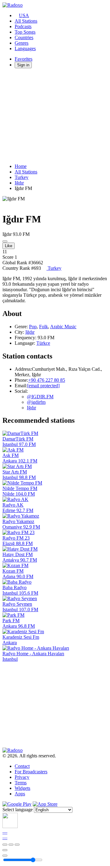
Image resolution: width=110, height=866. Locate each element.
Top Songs (25, 32)
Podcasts (23, 26)
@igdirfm (36, 402)
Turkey (21, 177)
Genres (21, 43)
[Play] (11, 845)
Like (8, 245)
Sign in (23, 65)
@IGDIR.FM (40, 396)
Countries (24, 37)
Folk (43, 326)
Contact (22, 766)
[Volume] (4, 856)
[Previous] (4, 845)
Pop (33, 326)
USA (24, 15)
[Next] (17, 845)
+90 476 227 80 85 (46, 380)
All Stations (26, 21)
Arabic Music (63, 326)
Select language (17, 809)
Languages (25, 48)
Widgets (22, 788)
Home (21, 166)
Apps (20, 793)
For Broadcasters (31, 771)
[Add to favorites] (4, 850)
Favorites (23, 58)
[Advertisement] (55, 116)
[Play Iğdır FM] (4, 241)
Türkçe (43, 343)
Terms (21, 782)
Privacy (22, 777)
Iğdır (19, 182)
